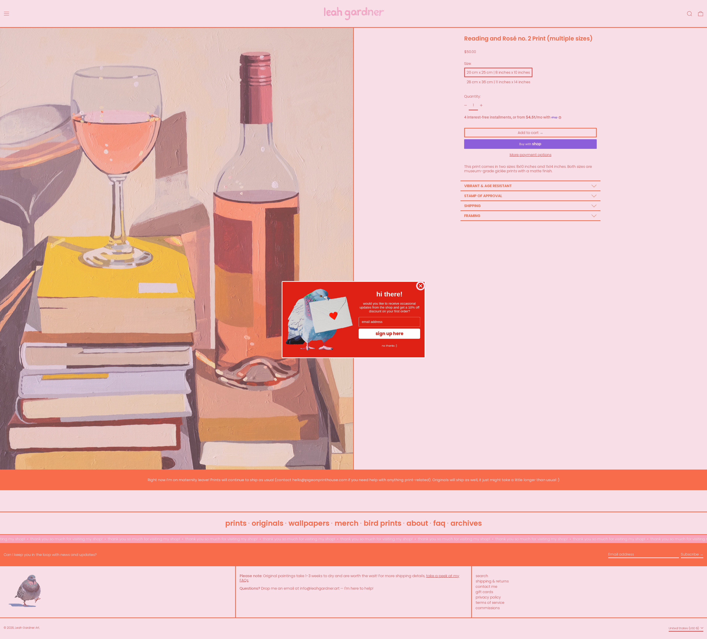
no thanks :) (389, 345)
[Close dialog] (420, 286)
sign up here (389, 333)
